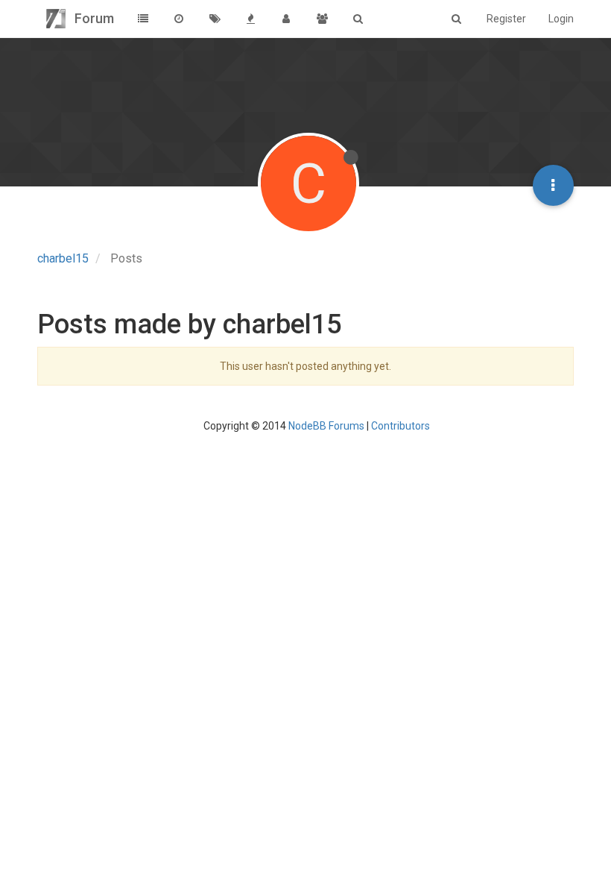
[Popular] (250, 18)
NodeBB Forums (326, 426)
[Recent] (179, 18)
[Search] (358, 18)
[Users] (286, 18)
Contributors (400, 426)
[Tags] (214, 18)
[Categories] (143, 18)
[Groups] (322, 18)
